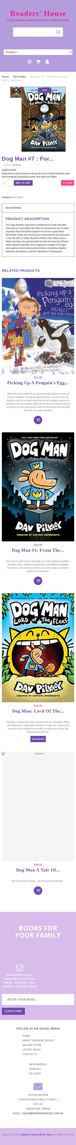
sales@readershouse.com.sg (42, 1113)
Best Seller (19, 76)
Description (13, 208)
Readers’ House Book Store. (37, 1134)
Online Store (31, 1045)
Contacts (29, 1054)
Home (5, 76)
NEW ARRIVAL (38, 1064)
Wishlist (35, 1069)
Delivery (35, 1073)
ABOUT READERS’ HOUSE (38, 1040)
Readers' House (38, 13)
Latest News (31, 1049)
